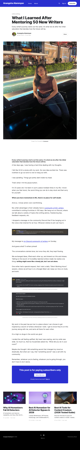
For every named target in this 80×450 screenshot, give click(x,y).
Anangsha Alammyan (13, 3)
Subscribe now (40, 375)
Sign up (43, 438)
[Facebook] (43, 435)
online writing (16, 14)
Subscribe (72, 3)
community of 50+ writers (54, 208)
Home (30, 3)
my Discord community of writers (36, 241)
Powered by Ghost (72, 436)
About (36, 3)
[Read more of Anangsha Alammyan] (14, 34)
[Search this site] (59, 3)
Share (65, 34)
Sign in (64, 3)
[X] (41, 435)
